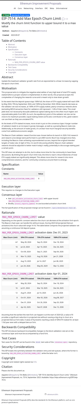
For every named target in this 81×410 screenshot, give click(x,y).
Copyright (12, 72)
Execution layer (21, 54)
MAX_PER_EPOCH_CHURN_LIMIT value (30, 62)
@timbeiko (42, 31)
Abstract (11, 44)
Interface (39, 8)
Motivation (12, 47)
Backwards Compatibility (18, 65)
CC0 (34, 362)
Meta (52, 8)
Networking (28, 8)
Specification (13, 49)
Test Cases (12, 67)
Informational (61, 8)
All (15, 8)
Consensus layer (21, 57)
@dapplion (23, 31)
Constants (19, 52)
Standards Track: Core (20, 15)
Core (20, 8)
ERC (46, 8)
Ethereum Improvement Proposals (40, 3)
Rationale (12, 60)
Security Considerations (17, 70)
